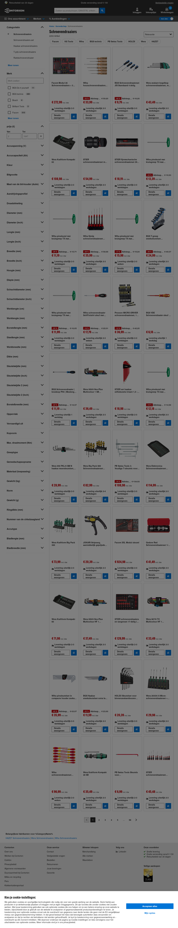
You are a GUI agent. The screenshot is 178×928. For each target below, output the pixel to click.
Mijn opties (150, 913)
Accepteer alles (149, 906)
